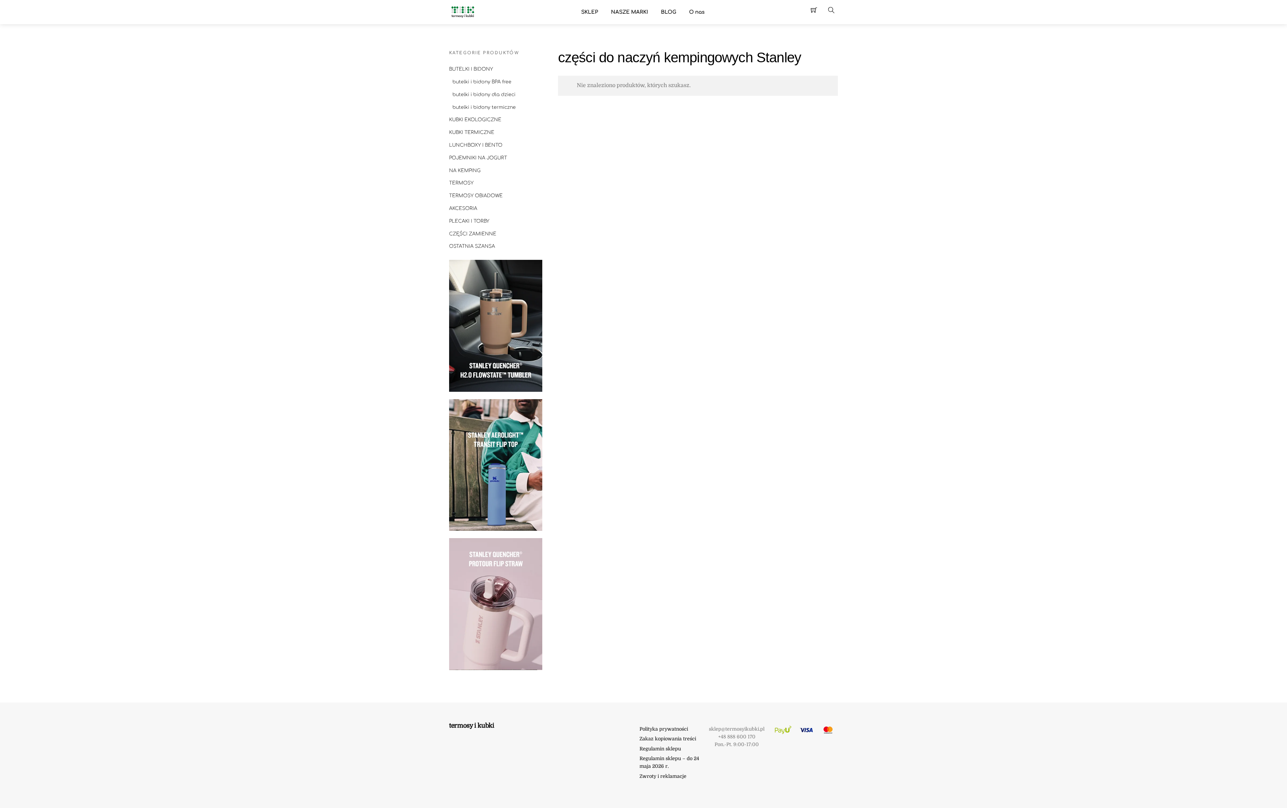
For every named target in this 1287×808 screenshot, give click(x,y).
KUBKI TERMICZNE (471, 132)
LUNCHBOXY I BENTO (475, 145)
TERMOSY (461, 183)
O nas (696, 12)
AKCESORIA (463, 208)
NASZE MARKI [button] (629, 12)
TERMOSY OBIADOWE (476, 195)
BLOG (668, 12)
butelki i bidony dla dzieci (483, 94)
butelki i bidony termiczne (484, 107)
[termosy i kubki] (462, 11)
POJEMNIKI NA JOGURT (478, 157)
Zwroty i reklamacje (662, 776)
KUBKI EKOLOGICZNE (475, 119)
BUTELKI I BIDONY (471, 69)
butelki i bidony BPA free (481, 81)
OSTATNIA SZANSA (472, 246)
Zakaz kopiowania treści (667, 738)
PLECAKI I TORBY (469, 221)
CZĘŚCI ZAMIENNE (472, 233)
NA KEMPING (465, 170)
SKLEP (589, 12)
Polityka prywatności (663, 729)
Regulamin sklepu (660, 748)
